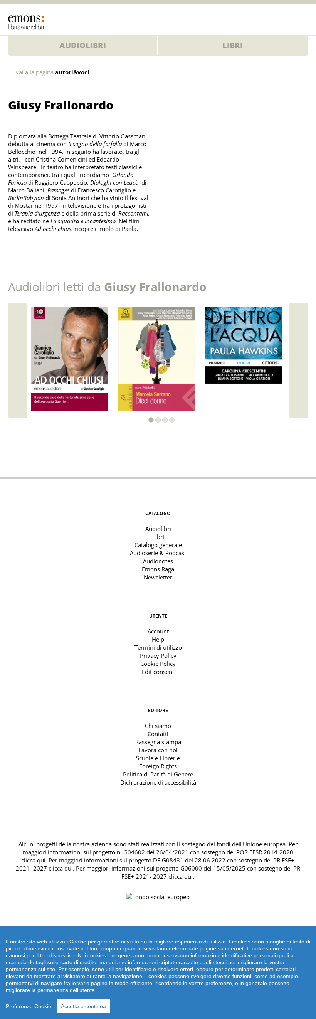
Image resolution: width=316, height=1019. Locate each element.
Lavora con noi (158, 750)
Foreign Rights (158, 766)
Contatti (158, 734)
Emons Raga (158, 569)
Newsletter (158, 577)
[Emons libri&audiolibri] (31, 23)
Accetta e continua (83, 1006)
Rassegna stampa (158, 742)
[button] (151, 420)
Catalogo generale (158, 545)
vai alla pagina (52, 72)
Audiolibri (82, 45)
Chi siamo (158, 725)
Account (158, 631)
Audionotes (158, 561)
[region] (158, 972)
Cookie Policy (158, 663)
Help (158, 639)
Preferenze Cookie (28, 1006)
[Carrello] (287, 21)
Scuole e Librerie (158, 758)
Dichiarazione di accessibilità (158, 782)
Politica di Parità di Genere (158, 774)
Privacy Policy (158, 655)
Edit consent (158, 671)
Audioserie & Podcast (158, 553)
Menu (302, 21)
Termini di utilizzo (158, 647)
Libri (232, 45)
